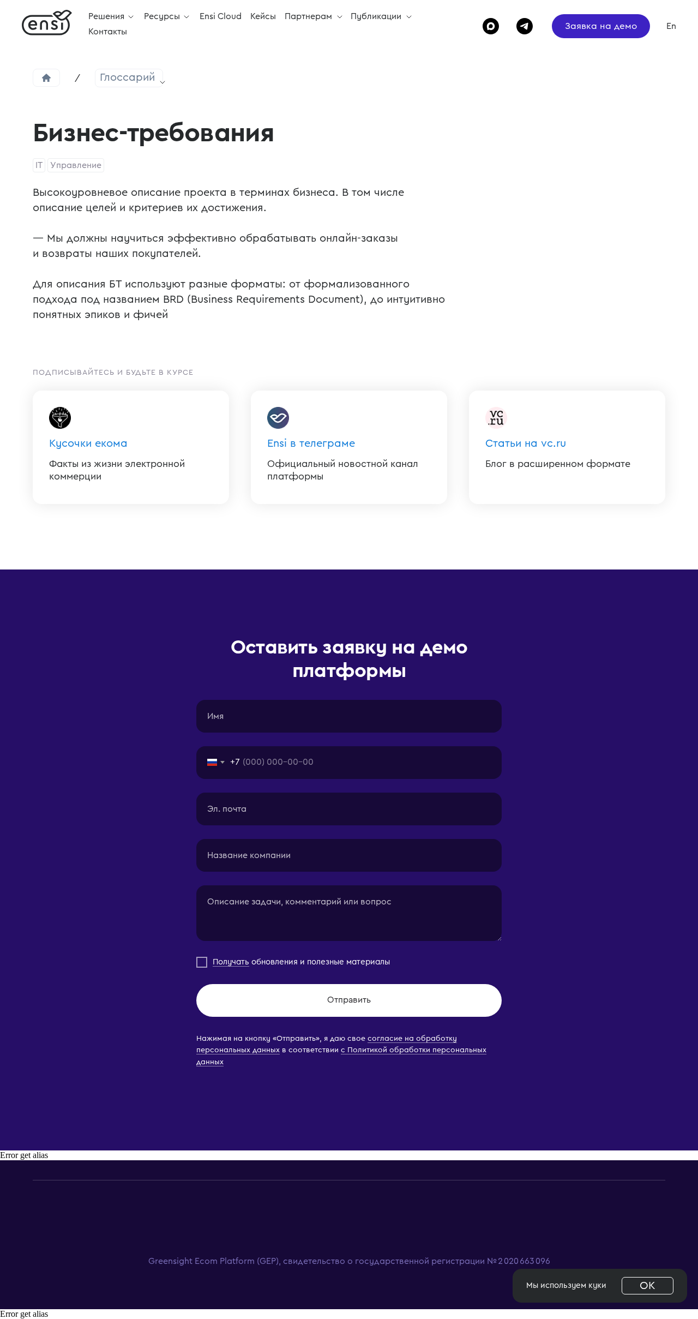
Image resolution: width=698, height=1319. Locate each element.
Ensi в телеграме (311, 443)
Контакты (107, 31)
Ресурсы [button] (163, 16)
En (671, 26)
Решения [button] (107, 16)
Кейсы (263, 16)
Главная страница (46, 78)
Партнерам (309, 16)
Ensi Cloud (221, 16)
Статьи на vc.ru (525, 443)
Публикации (377, 16)
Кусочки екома (88, 443)
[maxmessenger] (486, 26)
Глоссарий (127, 77)
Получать (231, 962)
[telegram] (520, 26)
